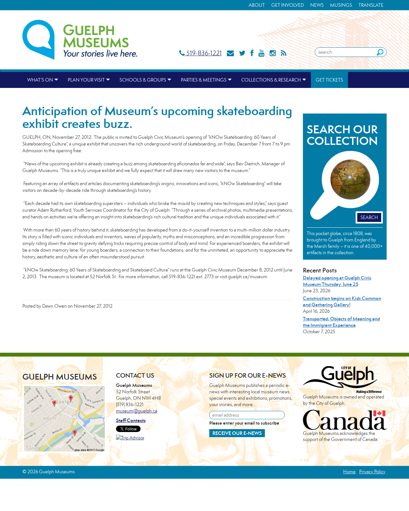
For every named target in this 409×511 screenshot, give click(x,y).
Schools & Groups (143, 80)
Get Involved (287, 5)
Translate (371, 5)
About (257, 5)
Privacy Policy (372, 471)
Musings (341, 5)
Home (349, 471)
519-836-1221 (203, 53)
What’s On (40, 80)
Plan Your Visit (86, 80)
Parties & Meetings (204, 80)
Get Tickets (329, 80)
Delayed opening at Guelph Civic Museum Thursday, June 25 (337, 280)
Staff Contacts (131, 420)
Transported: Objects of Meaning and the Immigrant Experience (341, 321)
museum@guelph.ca (136, 411)
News (317, 5)
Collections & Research (271, 80)
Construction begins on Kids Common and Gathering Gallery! (342, 301)
